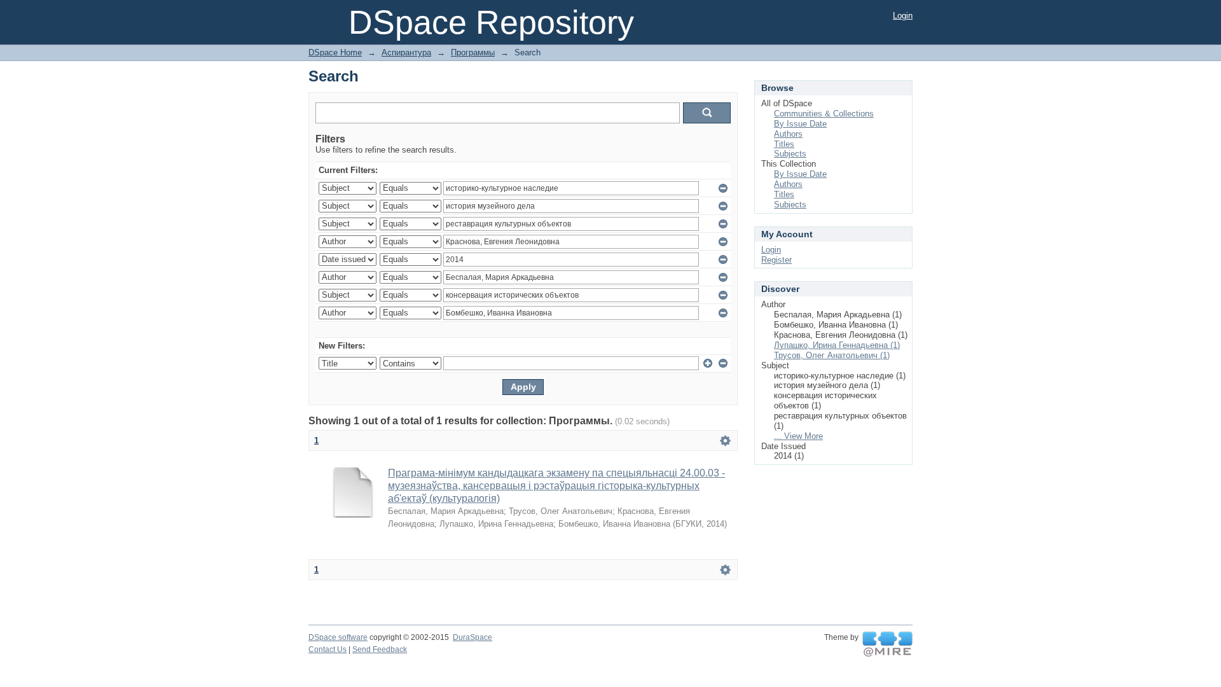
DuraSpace (472, 637)
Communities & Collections (824, 113)
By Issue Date (800, 123)
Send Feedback (379, 649)
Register (776, 260)
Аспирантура (406, 52)
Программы (473, 52)
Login (903, 15)
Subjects (790, 153)
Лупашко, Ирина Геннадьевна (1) (837, 345)
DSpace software (338, 637)
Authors (788, 134)
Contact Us (327, 649)
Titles (784, 144)
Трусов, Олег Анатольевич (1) (832, 355)
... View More (798, 436)
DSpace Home (335, 52)
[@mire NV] (887, 644)
